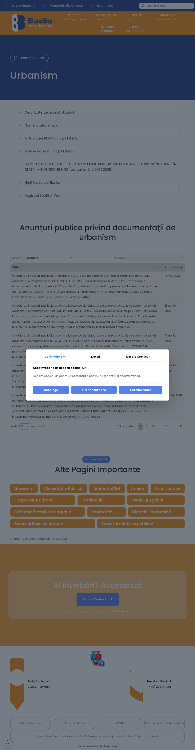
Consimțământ (55, 357)
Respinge (51, 390)
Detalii (96, 357)
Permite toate (140, 390)
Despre (138, 357)
